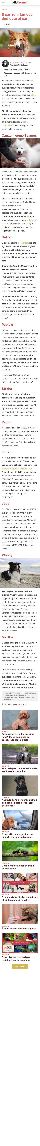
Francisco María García (19, 65)
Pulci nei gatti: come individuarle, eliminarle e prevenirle (20, 770)
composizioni (8, 125)
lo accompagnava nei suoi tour (17, 468)
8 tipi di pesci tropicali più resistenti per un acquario (16, 958)
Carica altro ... (20, 966)
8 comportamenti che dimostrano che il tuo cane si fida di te (20, 898)
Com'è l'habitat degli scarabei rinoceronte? (18, 867)
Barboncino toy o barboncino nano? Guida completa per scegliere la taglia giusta (18, 737)
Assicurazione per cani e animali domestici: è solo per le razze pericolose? (19, 803)
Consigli (5, 766)
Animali (4, 9)
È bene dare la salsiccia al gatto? (19, 928)
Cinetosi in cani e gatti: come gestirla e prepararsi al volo (17, 836)
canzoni (25, 243)
